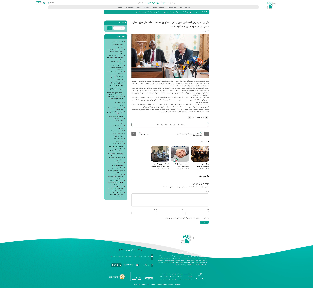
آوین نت (135, 284)
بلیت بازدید (161, 7)
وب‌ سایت (154, 209)
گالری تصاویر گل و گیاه (118, 133)
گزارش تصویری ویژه (118, 138)
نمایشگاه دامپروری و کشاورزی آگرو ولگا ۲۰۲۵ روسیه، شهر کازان (115, 154)
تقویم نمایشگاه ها (119, 102)
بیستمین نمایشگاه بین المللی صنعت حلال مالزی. (115, 72)
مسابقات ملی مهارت (119, 141)
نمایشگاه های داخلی (118, 163)
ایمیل (181, 209)
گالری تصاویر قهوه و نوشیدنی (117, 131)
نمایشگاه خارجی (129, 7)
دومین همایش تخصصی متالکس (116, 116)
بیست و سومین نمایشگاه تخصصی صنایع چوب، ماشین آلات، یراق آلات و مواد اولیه (115, 57)
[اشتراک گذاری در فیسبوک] (178, 124)
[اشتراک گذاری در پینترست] (170, 124)
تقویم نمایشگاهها (172, 7)
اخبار (181, 7)
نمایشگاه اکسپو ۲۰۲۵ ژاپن (117, 144)
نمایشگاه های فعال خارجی (117, 165)
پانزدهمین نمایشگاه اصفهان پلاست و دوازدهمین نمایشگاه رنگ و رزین (115, 89)
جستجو (109, 28)
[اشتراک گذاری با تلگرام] (162, 124)
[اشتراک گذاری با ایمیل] (158, 124)
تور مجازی (138, 7)
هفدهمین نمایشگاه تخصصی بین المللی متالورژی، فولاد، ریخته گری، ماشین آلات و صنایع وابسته (115, 188)
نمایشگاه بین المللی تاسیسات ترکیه (115, 146)
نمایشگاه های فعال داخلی (117, 168)
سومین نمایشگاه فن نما (118, 126)
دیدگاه (207, 192)
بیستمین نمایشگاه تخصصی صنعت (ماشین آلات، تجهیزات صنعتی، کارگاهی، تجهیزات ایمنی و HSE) (115, 83)
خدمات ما (146, 7)
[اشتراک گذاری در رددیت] (166, 124)
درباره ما (120, 7)
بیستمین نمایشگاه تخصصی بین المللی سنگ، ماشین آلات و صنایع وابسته (116, 77)
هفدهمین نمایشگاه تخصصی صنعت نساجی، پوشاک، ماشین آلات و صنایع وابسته (115, 194)
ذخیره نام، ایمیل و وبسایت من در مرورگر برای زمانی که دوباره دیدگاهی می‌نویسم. (185, 218)
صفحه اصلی (187, 7)
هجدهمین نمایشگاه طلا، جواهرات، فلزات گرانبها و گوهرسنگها (115, 171)
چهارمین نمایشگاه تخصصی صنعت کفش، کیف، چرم (115, 108)
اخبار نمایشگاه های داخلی (198, 117)
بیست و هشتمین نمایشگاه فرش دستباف (117, 62)
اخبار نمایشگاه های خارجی (117, 42)
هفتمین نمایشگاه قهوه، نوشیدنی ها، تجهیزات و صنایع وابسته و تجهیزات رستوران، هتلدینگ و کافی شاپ (115, 182)
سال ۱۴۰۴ (121, 123)
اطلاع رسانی (120, 47)
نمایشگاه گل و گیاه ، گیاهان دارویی (115, 157)
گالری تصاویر (120, 128)
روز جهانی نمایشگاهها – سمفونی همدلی (118, 119)
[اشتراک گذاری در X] (174, 124)
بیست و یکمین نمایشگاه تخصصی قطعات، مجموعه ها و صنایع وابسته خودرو (115, 67)
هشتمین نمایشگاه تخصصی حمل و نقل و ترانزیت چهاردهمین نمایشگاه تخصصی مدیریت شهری (115, 176)
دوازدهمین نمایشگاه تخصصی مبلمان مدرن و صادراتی (115, 112)
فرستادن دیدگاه (204, 222)
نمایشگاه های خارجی (118, 160)
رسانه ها (155, 7)
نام (207, 209)
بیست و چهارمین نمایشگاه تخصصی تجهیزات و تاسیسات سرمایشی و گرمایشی (115, 51)
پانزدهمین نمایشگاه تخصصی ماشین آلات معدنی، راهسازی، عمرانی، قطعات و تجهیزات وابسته (115, 98)
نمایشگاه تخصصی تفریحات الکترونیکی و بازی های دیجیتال (116, 149)
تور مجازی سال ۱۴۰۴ (118, 105)
